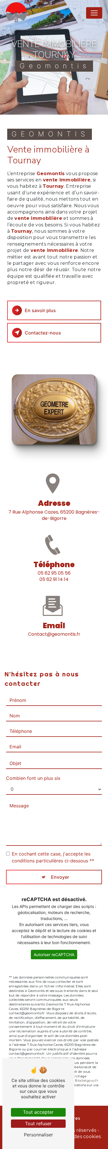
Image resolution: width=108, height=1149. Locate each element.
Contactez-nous (43, 333)
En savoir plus (40, 310)
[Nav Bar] (94, 13)
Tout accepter (38, 1112)
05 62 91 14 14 (54, 579)
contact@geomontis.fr (54, 634)
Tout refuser (38, 1123)
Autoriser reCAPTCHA (54, 954)
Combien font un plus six (33, 778)
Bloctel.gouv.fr (86, 1080)
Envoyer (60, 877)
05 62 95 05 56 (54, 573)
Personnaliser (38, 1135)
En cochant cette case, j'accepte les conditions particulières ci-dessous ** (53, 857)
